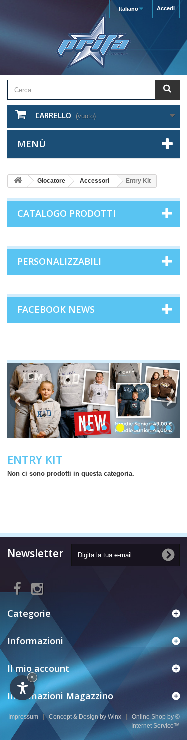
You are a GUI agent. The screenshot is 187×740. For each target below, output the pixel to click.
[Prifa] (93, 40)
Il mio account (38, 668)
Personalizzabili (59, 261)
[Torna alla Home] (17, 181)
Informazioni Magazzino (60, 696)
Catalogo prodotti (66, 213)
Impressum (23, 716)
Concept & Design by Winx (85, 716)
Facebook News (56, 309)
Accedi (166, 8)
